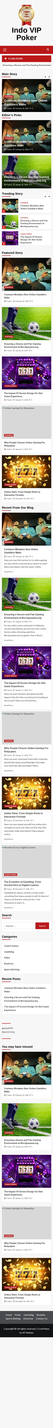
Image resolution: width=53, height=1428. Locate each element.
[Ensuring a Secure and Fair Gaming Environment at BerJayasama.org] (10, 206)
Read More (8, 572)
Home (9, 1314)
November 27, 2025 (22, 889)
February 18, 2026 (22, 108)
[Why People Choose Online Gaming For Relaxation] (10, 238)
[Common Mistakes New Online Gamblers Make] (26, 274)
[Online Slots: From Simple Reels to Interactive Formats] (26, 471)
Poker (7, 957)
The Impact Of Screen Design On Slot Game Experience (31, 223)
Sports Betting (11, 969)
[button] (5, 49)
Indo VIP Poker (26, 34)
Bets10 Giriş (8, 1031)
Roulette (8, 963)
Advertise (28, 1318)
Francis (9, 108)
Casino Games (26, 217)
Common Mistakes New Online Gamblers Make (25, 990)
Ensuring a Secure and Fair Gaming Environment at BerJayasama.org (34, 207)
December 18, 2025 (22, 498)
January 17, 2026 (21, 400)
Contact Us (41, 1318)
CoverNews (43, 1328)
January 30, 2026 (21, 185)
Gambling (9, 97)
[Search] (48, 49)
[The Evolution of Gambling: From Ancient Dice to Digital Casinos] (26, 861)
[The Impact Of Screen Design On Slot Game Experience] (10, 222)
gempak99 (7, 1028)
